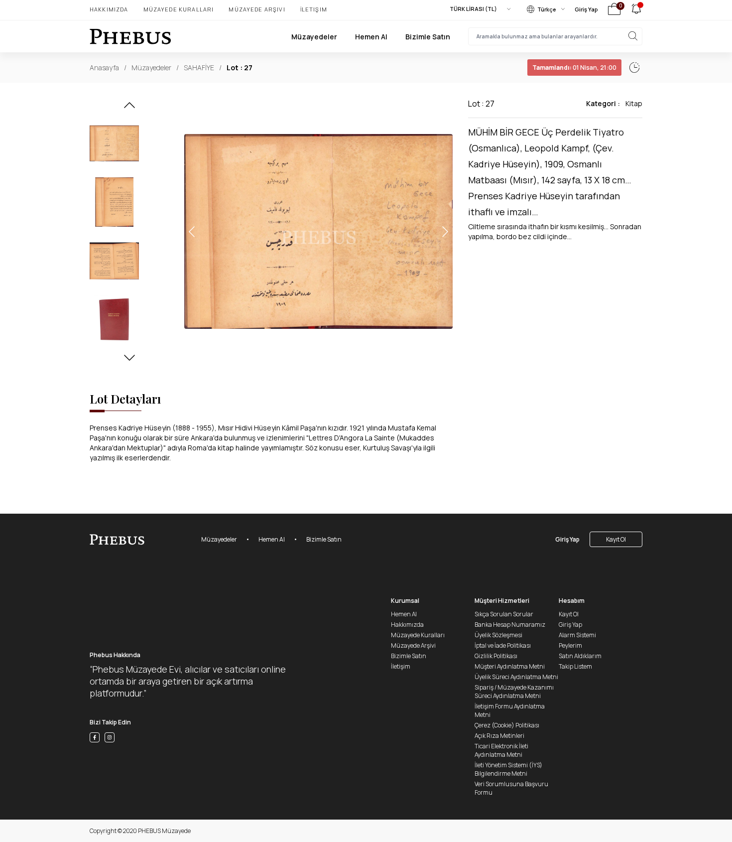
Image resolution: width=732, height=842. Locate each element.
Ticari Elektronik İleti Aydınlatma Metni (501, 750)
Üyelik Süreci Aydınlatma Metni (516, 677)
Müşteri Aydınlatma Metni (510, 666)
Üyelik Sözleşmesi (498, 635)
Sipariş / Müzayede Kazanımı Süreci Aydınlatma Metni (514, 691)
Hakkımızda (109, 9)
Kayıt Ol (616, 539)
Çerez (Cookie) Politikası (507, 725)
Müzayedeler (314, 36)
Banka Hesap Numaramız (510, 624)
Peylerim (570, 645)
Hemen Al (371, 36)
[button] (129, 108)
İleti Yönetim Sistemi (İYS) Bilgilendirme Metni (508, 769)
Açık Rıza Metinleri (499, 735)
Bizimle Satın (427, 36)
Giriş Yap (586, 9)
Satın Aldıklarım (580, 656)
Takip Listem (575, 666)
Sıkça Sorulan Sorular (504, 614)
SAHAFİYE (199, 67)
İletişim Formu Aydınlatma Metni (510, 710)
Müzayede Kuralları (178, 9)
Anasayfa (104, 67)
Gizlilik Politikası (496, 656)
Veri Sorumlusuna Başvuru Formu (511, 788)
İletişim (313, 9)
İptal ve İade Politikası (503, 645)
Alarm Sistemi (577, 635)
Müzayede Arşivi (257, 9)
